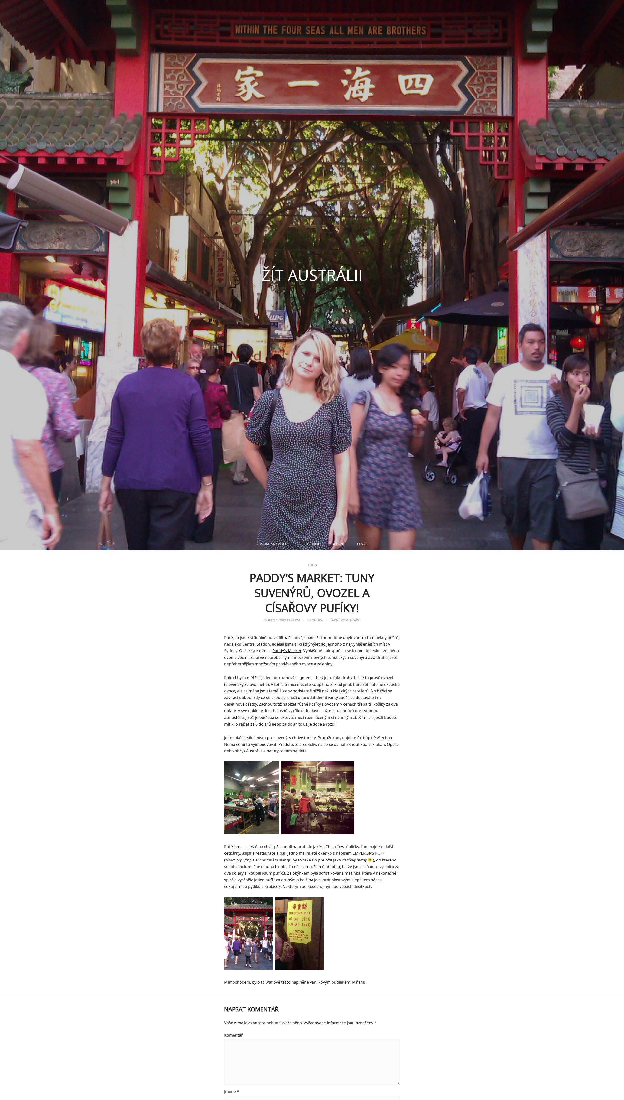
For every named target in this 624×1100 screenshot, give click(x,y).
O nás (362, 543)
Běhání (338, 543)
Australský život (272, 543)
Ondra (317, 620)
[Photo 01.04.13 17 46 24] (251, 833)
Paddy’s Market (287, 650)
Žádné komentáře (345, 620)
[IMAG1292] (248, 968)
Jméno (231, 1091)
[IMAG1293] (299, 968)
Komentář (233, 1035)
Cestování (310, 543)
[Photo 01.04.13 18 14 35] (317, 833)
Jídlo (312, 565)
